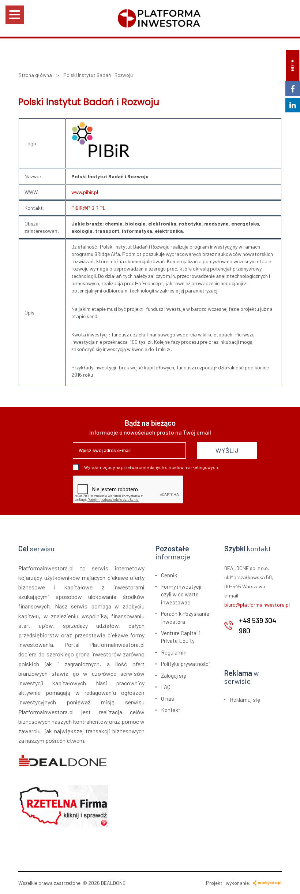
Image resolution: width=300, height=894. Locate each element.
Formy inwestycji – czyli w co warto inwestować (183, 594)
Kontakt (170, 710)
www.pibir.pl (84, 192)
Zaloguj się (173, 675)
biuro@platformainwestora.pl (257, 604)
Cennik (169, 575)
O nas (167, 698)
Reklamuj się (245, 699)
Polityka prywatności (185, 663)
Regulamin (174, 652)
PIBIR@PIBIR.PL (88, 208)
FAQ (165, 686)
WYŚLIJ (227, 450)
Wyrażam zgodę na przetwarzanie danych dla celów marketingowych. (151, 467)
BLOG (293, 65)
